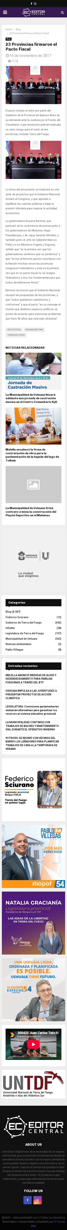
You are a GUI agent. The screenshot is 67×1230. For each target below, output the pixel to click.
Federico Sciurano (17, 617)
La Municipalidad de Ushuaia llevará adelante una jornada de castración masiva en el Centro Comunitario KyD (31, 398)
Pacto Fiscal (14, 330)
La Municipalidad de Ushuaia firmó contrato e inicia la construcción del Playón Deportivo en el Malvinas (31, 511)
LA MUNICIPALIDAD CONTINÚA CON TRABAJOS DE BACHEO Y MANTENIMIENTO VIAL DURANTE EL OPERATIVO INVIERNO (32, 726)
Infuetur (10, 627)
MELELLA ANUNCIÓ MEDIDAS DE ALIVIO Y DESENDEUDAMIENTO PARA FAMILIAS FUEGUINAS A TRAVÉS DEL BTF (31, 679)
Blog (9, 39)
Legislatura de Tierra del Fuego (25, 633)
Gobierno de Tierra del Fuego (24, 622)
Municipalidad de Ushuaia (21, 638)
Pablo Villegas (14, 649)
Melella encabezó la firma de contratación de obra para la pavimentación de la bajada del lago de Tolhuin (32, 455)
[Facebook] (27, 1200)
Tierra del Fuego (16, 335)
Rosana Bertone (34, 330)
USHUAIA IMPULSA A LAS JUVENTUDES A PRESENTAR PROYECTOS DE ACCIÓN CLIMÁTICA (31, 694)
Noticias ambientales (18, 644)
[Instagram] (38, 1200)
